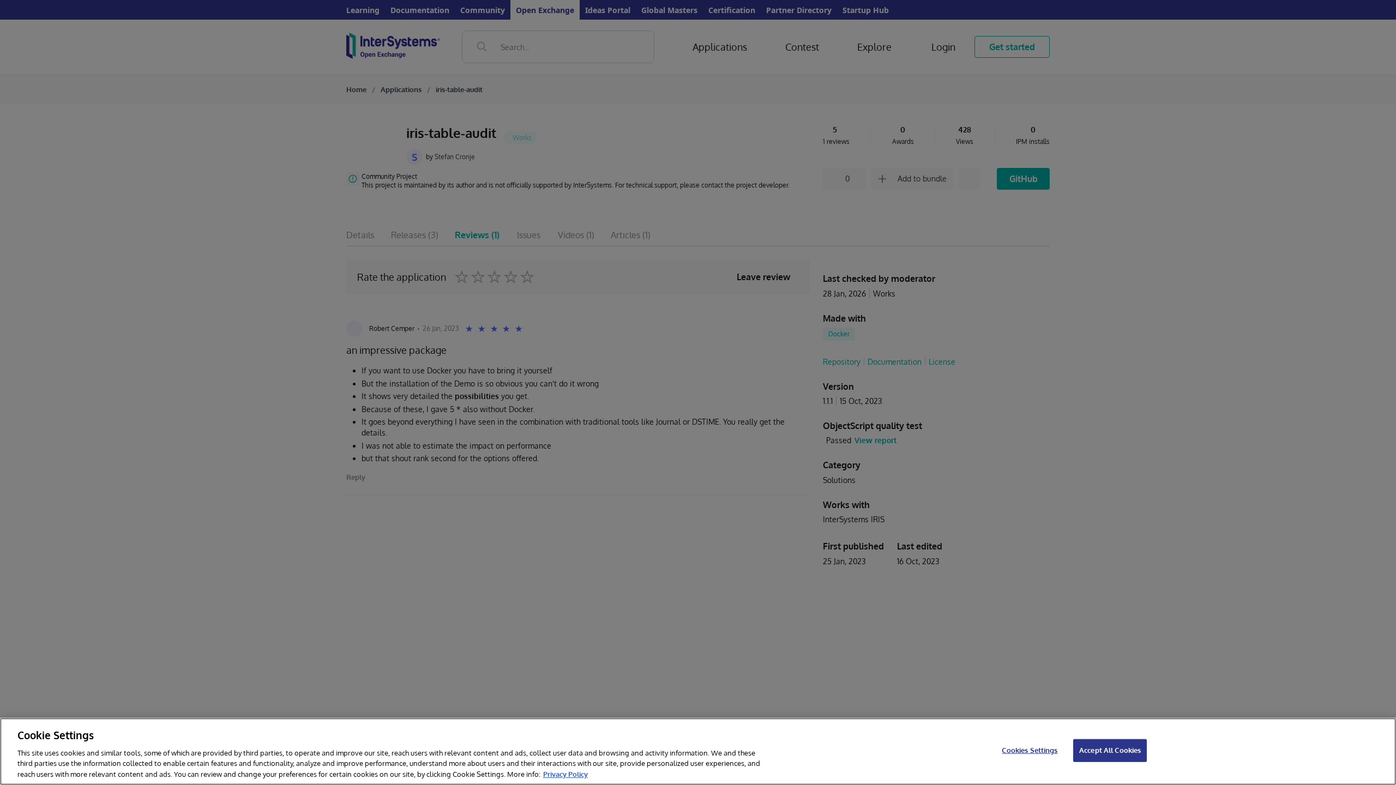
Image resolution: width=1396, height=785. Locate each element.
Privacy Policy (565, 773)
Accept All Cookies (1110, 750)
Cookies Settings (1029, 750)
